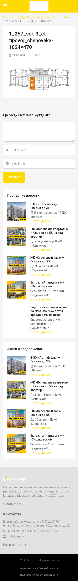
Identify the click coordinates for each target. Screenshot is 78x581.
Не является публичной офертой (39, 568)
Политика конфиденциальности (39, 574)
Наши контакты (14, 544)
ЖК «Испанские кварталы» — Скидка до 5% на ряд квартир (49, 232)
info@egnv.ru (17, 536)
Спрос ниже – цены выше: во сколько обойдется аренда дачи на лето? (48, 311)
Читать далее (40, 221)
